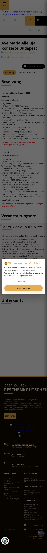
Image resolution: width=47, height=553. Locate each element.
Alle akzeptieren (23, 288)
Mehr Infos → (23, 282)
